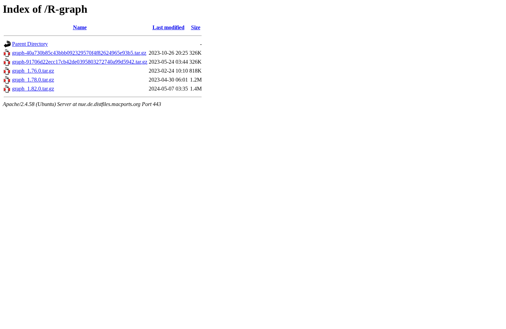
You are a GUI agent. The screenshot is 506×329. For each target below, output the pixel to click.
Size (195, 27)
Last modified (168, 27)
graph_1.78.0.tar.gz (33, 80)
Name (80, 27)
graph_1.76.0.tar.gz (33, 71)
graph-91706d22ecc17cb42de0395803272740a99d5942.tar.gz (79, 62)
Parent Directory (30, 44)
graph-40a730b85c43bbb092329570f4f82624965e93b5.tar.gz (79, 53)
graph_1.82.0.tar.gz (33, 89)
